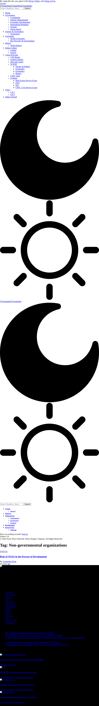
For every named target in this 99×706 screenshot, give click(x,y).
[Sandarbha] (16, 6)
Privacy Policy (34, 1)
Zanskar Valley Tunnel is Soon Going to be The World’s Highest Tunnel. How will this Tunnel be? (45, 638)
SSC (15, 665)
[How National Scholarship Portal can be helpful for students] (12, 655)
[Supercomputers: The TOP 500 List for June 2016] (7, 692)
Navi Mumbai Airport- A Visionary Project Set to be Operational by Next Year (37, 645)
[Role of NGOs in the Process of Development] (3, 551)
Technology (20, 702)
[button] (3, 3)
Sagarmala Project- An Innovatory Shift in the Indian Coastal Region (33, 642)
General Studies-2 (7, 677)
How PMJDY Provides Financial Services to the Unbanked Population (34, 635)
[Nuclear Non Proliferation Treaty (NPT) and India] (3, 667)
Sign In (25, 534)
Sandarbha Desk (9, 561)
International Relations (24, 677)
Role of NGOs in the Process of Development (23, 556)
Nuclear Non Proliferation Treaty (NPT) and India (18, 672)
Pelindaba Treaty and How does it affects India (17, 685)
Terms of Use (49, 1)
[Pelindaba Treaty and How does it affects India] (7, 680)
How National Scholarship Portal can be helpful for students (29, 633)
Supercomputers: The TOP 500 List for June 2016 (18, 697)
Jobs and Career (6, 665)
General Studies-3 (7, 702)
